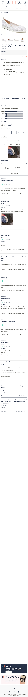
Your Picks (7, 9)
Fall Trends (18, 9)
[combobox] (12, 6)
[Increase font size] (24, 56)
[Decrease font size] (26, 56)
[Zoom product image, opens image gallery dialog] (2, 35)
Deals (2, 9)
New (13, 9)
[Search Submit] (25, 6)
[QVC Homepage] (1, 12)
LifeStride (4, 48)
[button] (3, 3)
